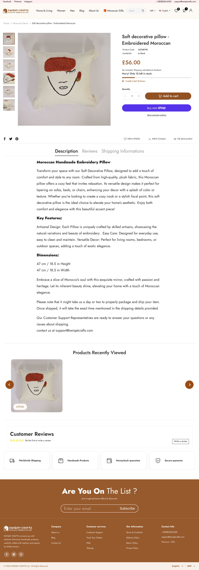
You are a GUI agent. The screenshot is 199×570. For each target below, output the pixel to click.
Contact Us (56, 543)
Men (72, 11)
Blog (81, 11)
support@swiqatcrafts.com (185, 1)
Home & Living (44, 11)
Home (6, 23)
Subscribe (127, 508)
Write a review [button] (180, 441)
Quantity (126, 89)
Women (61, 11)
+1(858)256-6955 (163, 1)
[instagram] (21, 554)
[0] (184, 10)
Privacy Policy (132, 548)
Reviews (89, 151)
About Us (94, 11)
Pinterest (17, 1)
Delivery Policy (132, 537)
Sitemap (90, 548)
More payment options (156, 115)
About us (55, 532)
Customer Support (95, 532)
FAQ (88, 543)
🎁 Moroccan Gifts (113, 11)
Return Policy (132, 543)
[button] (9, 384)
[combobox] (136, 11)
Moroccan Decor (21, 23)
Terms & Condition (134, 532)
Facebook (7, 1)
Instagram (28, 1)
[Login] (190, 11)
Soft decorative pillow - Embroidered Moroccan (53, 23)
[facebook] (6, 554)
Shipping (138, 70)
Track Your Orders (94, 537)
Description (66, 151)
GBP (151, 10)
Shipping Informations (123, 151)
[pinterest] (14, 554)
